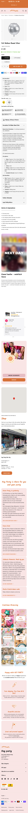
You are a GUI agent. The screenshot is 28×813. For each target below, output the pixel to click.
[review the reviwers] (5, 324)
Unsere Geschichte (14, 375)
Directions (7, 473)
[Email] (17, 1)
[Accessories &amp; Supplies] (20, 637)
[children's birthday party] (20, 656)
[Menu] (2, 10)
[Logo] (14, 11)
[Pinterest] (13, 1)
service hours (16, 735)
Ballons (6, 15)
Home (2, 15)
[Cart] (25, 10)
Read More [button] (7, 334)
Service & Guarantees (8, 208)
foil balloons (11, 15)
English (2, 795)
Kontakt (14, 380)
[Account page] (5, 10)
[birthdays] (7, 656)
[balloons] (7, 618)
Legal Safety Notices (7, 202)
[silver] (9, 102)
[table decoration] (20, 618)
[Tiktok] (15, 1)
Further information (7, 198)
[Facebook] (11, 1)
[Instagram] (9, 1)
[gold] (3, 102)
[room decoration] (7, 637)
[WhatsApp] (19, 1)
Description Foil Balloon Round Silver (11, 125)
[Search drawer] (23, 10)
